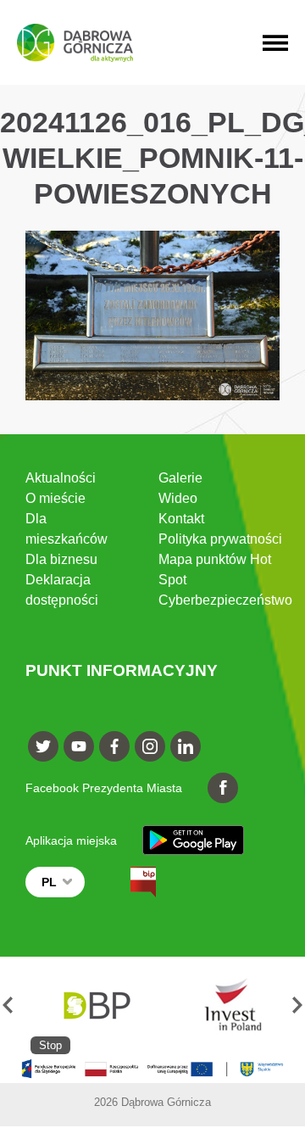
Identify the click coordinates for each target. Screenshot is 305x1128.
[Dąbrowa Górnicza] (75, 43)
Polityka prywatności (220, 539)
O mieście (55, 498)
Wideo (177, 498)
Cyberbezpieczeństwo (225, 600)
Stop (50, 1045)
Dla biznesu (61, 559)
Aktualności (60, 478)
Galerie (180, 478)
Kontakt (181, 518)
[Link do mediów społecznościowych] (43, 746)
